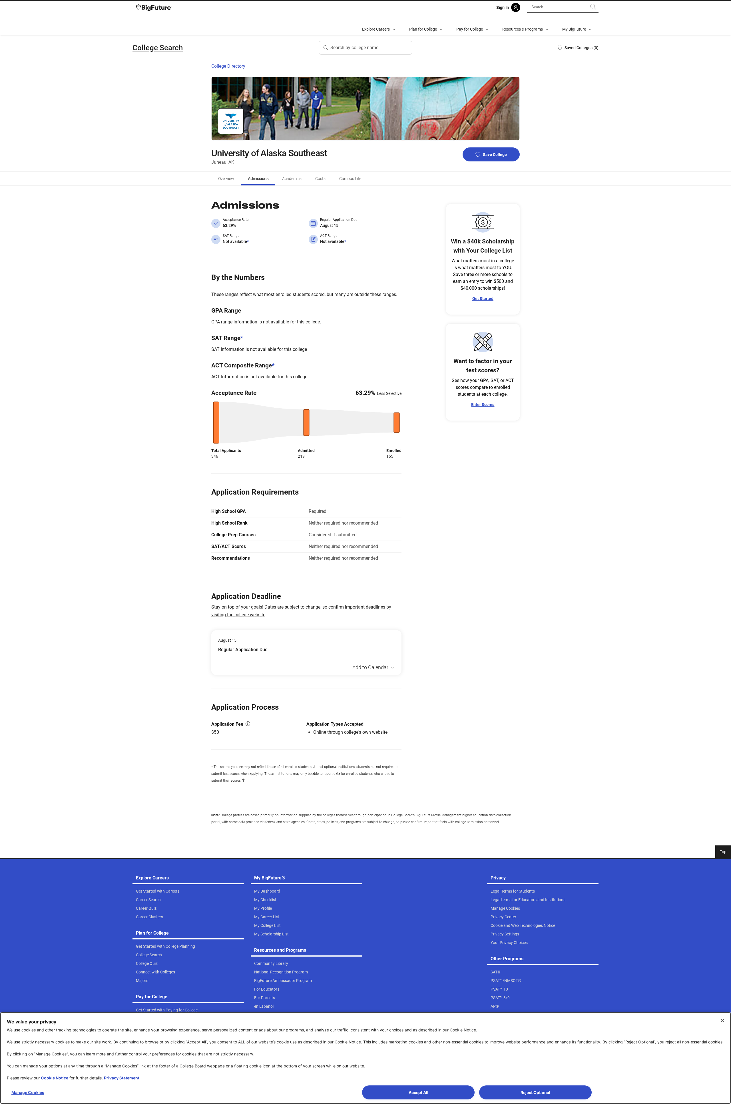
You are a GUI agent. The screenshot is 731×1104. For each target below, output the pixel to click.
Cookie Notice (54, 1077)
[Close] (722, 1020)
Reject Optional (535, 1092)
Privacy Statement (121, 1077)
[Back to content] (243, 781)
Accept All (418, 1092)
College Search (157, 47)
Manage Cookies (27, 1092)
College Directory (228, 66)
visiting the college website (238, 614)
